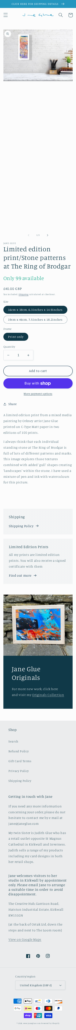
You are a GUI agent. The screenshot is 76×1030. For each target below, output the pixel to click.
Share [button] (12, 404)
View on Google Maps (24, 939)
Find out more (20, 575)
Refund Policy (18, 751)
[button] (5, 15)
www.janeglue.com (32, 1023)
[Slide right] (47, 235)
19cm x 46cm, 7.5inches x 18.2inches (35, 319)
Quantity (9, 346)
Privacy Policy (18, 771)
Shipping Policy (21, 526)
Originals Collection (48, 695)
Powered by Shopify (50, 1023)
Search (13, 741)
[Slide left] (28, 235)
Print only (16, 336)
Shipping (23, 294)
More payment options (38, 393)
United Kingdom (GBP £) (36, 985)
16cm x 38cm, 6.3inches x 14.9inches (35, 309)
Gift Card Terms (19, 761)
